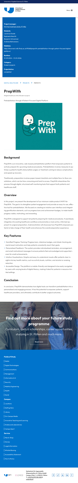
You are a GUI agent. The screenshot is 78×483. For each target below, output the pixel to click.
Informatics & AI (10, 378)
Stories (7, 442)
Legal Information (11, 446)
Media (7, 361)
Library (7, 412)
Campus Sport (10, 429)
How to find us (9, 459)
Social (7, 395)
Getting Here (9, 408)
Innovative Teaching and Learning (16, 420)
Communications (10, 370)
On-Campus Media (11, 416)
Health (7, 391)
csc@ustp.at (29, 479)
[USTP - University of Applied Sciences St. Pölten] (15, 10)
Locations (8, 404)
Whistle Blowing (10, 450)
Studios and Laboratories (13, 425)
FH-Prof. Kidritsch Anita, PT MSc (15, 27)
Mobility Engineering (12, 386)
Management (9, 374)
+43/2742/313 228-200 (34, 477)
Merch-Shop (9, 438)
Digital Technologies (12, 365)
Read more (39, 342)
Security (8, 382)
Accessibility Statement (13, 454)
